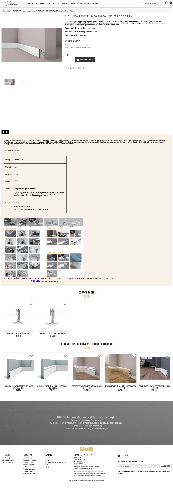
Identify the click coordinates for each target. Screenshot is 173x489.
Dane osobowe (49, 458)
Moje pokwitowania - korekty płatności (55, 462)
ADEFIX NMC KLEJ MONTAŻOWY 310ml (18, 333)
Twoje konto (50, 455)
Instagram (86, 449)
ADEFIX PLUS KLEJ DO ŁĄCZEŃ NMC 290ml (52, 333)
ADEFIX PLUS (26, 206)
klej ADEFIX (17, 203)
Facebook (82, 449)
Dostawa (25, 467)
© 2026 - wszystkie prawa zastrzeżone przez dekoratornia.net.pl (86, 481)
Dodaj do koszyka (87, 59)
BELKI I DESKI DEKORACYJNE (89, 3)
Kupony (47, 467)
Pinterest (84, 68)
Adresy (46, 465)
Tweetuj (78, 68)
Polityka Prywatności (29, 469)
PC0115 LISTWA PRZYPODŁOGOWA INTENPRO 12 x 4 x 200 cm (120, 387)
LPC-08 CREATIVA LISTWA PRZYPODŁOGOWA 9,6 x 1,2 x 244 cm (52, 387)
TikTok (91, 449)
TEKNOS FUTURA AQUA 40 (40, 209)
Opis (5, 132)
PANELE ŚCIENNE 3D (41, 3)
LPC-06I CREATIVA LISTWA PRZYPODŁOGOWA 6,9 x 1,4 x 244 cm (86, 387)
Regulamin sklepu (28, 458)
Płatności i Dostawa (28, 465)
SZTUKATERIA (28, 3)
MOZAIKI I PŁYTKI (54, 3)
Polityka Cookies (28, 471)
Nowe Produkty (6, 458)
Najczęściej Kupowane (8, 460)
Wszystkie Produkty (7, 462)
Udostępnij (73, 68)
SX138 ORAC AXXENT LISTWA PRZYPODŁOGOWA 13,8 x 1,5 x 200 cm (18, 387)
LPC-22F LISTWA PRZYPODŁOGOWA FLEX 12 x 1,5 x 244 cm (155, 387)
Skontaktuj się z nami (29, 474)
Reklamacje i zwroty (28, 462)
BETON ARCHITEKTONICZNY (69, 3)
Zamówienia (48, 460)
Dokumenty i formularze (29, 460)
